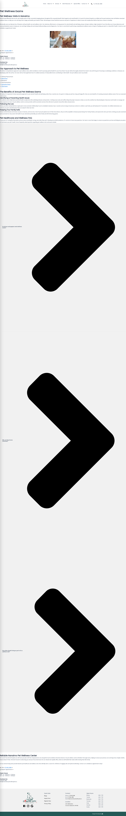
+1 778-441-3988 (70, 797)
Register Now (47, 801)
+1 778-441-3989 (71, 795)
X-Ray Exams (4, 86)
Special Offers (77, 3)
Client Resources (66, 3)
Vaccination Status (5, 84)
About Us (49, 3)
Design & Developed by (97, 813)
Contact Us (84, 3)
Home (44, 3)
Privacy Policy (47, 803)
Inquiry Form (47, 798)
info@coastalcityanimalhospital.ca (75, 798)
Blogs (45, 796)
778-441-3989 (8, 50)
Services (57, 3)
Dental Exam (4, 78)
